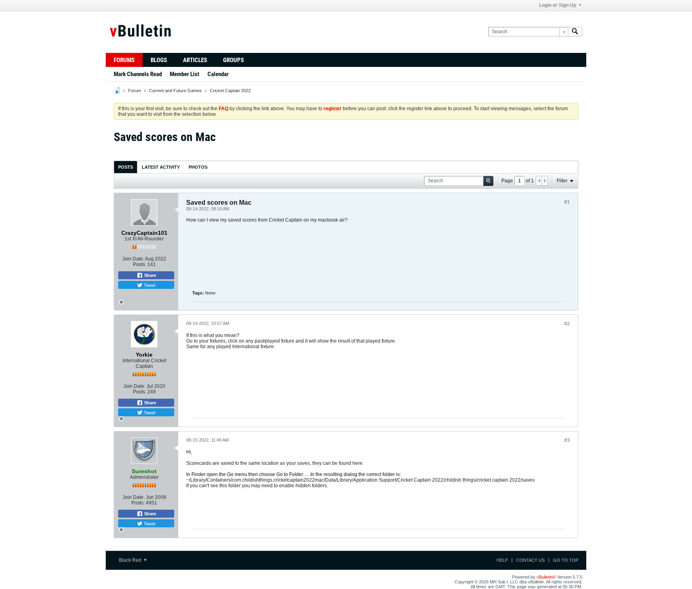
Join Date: (133, 259)
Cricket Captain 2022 (230, 90)
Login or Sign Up (557, 5)
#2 (567, 324)
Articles (195, 60)
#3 (567, 440)
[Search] (575, 32)
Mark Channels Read (138, 74)
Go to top (565, 560)
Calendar (218, 74)
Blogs (159, 60)
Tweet (149, 285)
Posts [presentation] (125, 167)
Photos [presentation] (198, 167)
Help (502, 560)
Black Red (131, 560)
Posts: (139, 264)
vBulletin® (546, 577)
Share (149, 275)
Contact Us (530, 560)
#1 (567, 202)
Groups (233, 60)
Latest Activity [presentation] (161, 167)
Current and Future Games (175, 90)
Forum (134, 90)
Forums (124, 60)
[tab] (125, 167)
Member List (184, 74)
